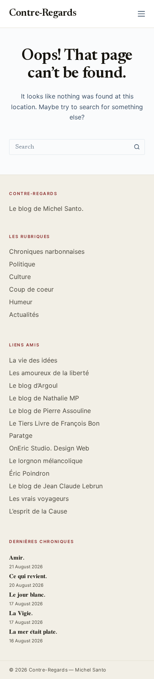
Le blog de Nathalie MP (44, 398)
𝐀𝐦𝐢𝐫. (16, 558)
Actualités (24, 314)
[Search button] (137, 147)
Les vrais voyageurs (39, 498)
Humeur (20, 302)
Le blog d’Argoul (33, 385)
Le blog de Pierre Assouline (50, 411)
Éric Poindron (29, 473)
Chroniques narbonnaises (47, 251)
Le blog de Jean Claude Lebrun (56, 486)
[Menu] (141, 13)
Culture (20, 277)
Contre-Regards (42, 14)
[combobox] (69, 147)
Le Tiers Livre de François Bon (54, 423)
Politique (22, 264)
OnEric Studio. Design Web (49, 448)
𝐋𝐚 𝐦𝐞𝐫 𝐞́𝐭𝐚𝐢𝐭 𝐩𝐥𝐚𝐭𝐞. (33, 632)
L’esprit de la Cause (38, 511)
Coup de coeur (31, 289)
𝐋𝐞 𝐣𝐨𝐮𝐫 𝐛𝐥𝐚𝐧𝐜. (27, 595)
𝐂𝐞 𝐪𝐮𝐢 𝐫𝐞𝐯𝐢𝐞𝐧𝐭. (28, 577)
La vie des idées (33, 360)
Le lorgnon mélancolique (46, 461)
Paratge (20, 435)
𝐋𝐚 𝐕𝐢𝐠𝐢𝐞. (21, 614)
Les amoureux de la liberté (49, 373)
